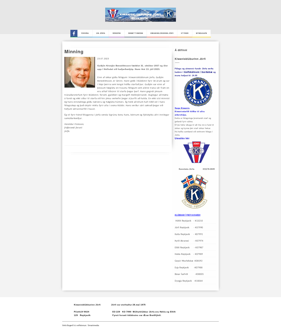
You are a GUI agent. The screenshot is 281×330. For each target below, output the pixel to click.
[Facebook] (73, 33)
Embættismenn (135, 33)
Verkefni (117, 33)
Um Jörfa (100, 33)
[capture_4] (79, 72)
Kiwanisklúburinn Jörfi (162, 33)
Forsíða (85, 33)
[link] (207, 71)
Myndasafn (201, 33)
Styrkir (185, 33)
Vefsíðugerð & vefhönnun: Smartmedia (80, 325)
